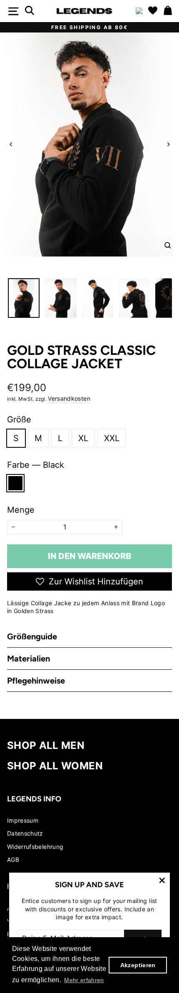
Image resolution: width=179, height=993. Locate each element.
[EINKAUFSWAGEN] (167, 11)
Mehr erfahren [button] (84, 980)
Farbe (35, 465)
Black (15, 483)
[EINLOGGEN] (139, 11)
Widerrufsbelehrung (35, 846)
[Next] (168, 144)
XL (83, 438)
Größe (19, 419)
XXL (111, 438)
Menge (21, 510)
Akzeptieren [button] (138, 965)
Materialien (28, 659)
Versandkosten (69, 398)
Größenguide (32, 636)
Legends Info (34, 798)
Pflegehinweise (36, 681)
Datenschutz (25, 833)
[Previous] (11, 144)
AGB (13, 859)
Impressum (22, 820)
